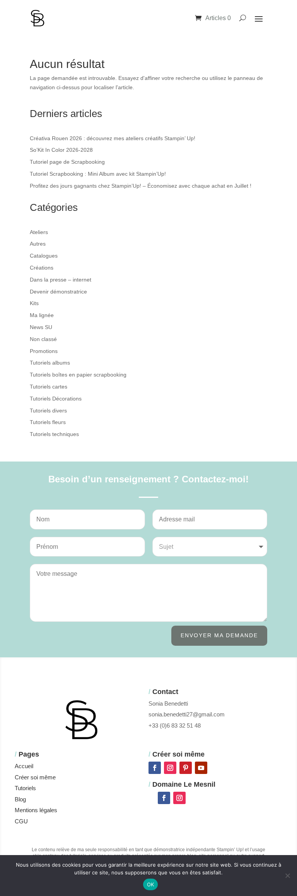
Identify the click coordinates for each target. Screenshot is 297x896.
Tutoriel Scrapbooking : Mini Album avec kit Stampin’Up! (98, 174)
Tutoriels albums (50, 363)
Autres (38, 244)
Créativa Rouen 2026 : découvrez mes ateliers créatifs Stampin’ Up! (112, 138)
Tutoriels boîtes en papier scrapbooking (78, 375)
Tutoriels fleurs (48, 422)
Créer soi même (35, 777)
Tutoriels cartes (48, 387)
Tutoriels (25, 788)
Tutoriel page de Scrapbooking (67, 162)
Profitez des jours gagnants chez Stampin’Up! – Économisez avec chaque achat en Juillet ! (140, 186)
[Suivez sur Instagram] (170, 768)
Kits (34, 303)
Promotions (44, 351)
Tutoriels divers (48, 410)
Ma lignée (42, 315)
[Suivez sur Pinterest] (185, 768)
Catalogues (44, 256)
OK (150, 884)
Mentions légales (36, 810)
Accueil (24, 766)
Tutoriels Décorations (56, 398)
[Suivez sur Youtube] (201, 768)
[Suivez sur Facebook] (154, 768)
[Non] (287, 875)
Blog (20, 799)
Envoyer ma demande (219, 635)
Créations (41, 268)
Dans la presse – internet (60, 280)
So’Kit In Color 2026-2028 (61, 150)
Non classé (43, 339)
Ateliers (39, 232)
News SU (41, 327)
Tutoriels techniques (54, 434)
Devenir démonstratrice (58, 291)
